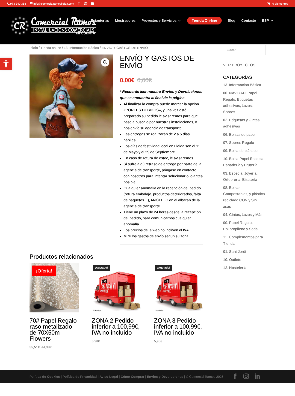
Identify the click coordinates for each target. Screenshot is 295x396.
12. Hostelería (234, 268)
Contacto (248, 20)
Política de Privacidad (80, 376)
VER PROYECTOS (239, 65)
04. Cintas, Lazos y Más (242, 215)
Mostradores (125, 20)
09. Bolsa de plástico (240, 151)
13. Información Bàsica (81, 48)
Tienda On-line (204, 20)
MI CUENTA (85, 33)
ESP (265, 20)
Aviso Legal (109, 376)
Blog (231, 20)
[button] (6, 64)
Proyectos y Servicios (159, 20)
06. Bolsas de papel (239, 134)
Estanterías (100, 20)
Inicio (80, 20)
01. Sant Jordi (234, 252)
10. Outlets (232, 260)
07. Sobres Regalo (238, 143)
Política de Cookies (45, 376)
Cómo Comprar (132, 376)
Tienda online (51, 48)
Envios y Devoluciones (165, 376)
